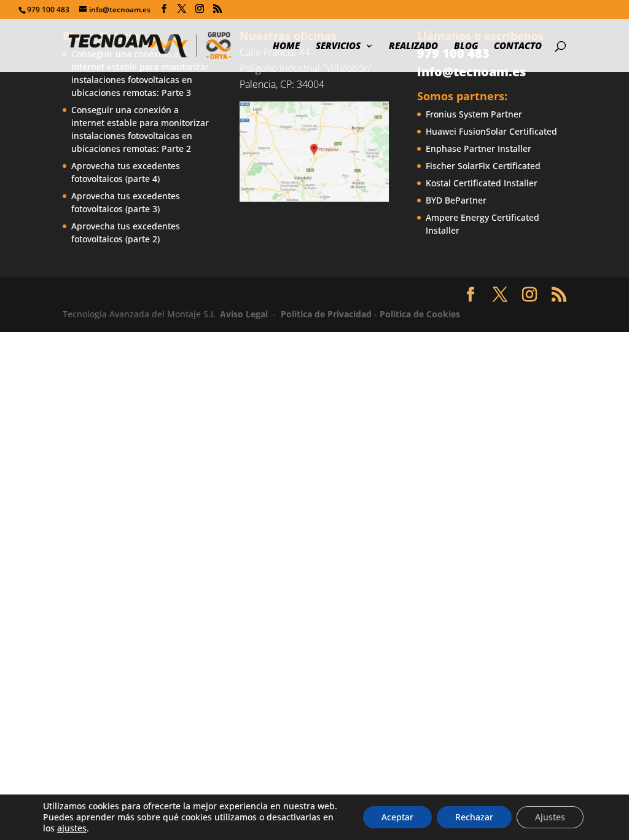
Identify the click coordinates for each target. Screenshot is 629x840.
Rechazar (474, 817)
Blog (466, 46)
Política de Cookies (420, 314)
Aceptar (397, 817)
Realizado (413, 46)
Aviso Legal (244, 314)
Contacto (518, 46)
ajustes (72, 828)
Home (286, 46)
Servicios (338, 46)
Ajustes (550, 817)
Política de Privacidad (326, 314)
